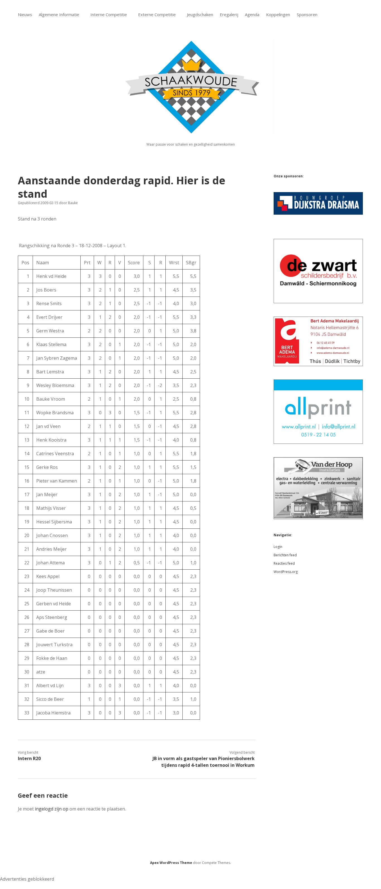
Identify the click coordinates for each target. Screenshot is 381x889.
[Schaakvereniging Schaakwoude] (190, 130)
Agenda (252, 14)
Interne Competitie (108, 14)
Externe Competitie (157, 14)
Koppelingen (278, 14)
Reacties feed (284, 563)
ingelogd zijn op (51, 809)
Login (278, 546)
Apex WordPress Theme (171, 862)
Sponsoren (307, 14)
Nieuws (25, 14)
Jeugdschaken (200, 14)
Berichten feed (285, 555)
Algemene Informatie (59, 14)
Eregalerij (229, 14)
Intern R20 (29, 758)
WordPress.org (286, 571)
